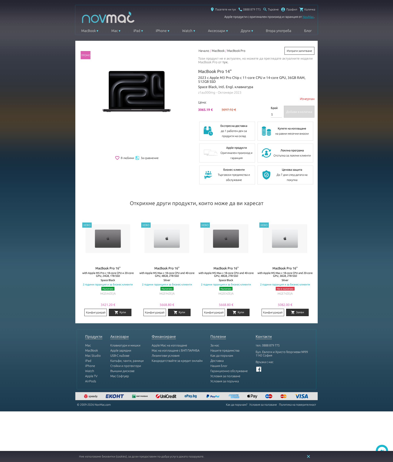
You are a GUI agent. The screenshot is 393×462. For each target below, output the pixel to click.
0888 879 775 (271, 345)
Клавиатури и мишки (125, 345)
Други (245, 31)
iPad (136, 31)
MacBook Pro (236, 50)
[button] (289, 9)
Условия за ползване (225, 376)
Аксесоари (216, 31)
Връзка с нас (264, 362)
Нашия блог (218, 366)
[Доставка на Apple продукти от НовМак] (91, 396)
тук (225, 62)
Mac (114, 31)
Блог (308, 31)
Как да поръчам (221, 355)
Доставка (217, 360)
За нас (214, 345)
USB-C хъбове (119, 355)
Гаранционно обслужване (229, 371)
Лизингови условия (166, 355)
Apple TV (91, 376)
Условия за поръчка (224, 381)
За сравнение (147, 158)
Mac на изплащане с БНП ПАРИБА (176, 350)
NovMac (308, 16)
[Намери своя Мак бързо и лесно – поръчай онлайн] (191, 396)
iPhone (161, 31)
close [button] (308, 456)
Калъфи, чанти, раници (127, 360)
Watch (187, 31)
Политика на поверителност (297, 404)
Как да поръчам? (236, 404)
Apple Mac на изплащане (169, 345)
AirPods (90, 381)
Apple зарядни (120, 350)
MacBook (88, 31)
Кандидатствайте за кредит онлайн (177, 360)
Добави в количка (299, 112)
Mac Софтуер (119, 376)
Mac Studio (93, 355)
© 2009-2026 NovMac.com (94, 404)
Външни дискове (122, 371)
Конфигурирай (95, 312)
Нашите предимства (224, 350)
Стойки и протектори (125, 366)
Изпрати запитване (299, 50)
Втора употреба (278, 31)
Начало (204, 50)
